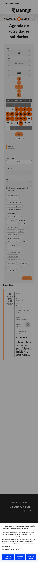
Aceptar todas (31, 557)
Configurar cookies (8, 557)
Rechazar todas (20, 557)
